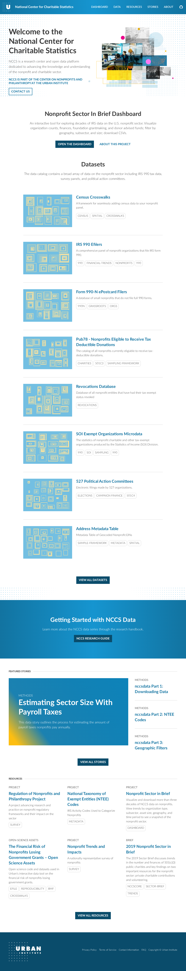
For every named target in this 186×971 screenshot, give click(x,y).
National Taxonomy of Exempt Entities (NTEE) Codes (88, 799)
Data (117, 7)
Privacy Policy (89, 950)
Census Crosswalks (93, 197)
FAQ (143, 950)
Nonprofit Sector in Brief (148, 794)
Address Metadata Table (97, 529)
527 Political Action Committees (104, 481)
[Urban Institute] (25, 951)
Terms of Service (107, 950)
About (168, 7)
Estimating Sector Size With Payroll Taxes (66, 707)
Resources (134, 7)
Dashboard (99, 7)
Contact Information (129, 950)
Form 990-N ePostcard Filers (101, 292)
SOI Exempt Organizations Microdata (109, 434)
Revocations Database (96, 387)
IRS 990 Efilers (89, 245)
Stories (152, 7)
